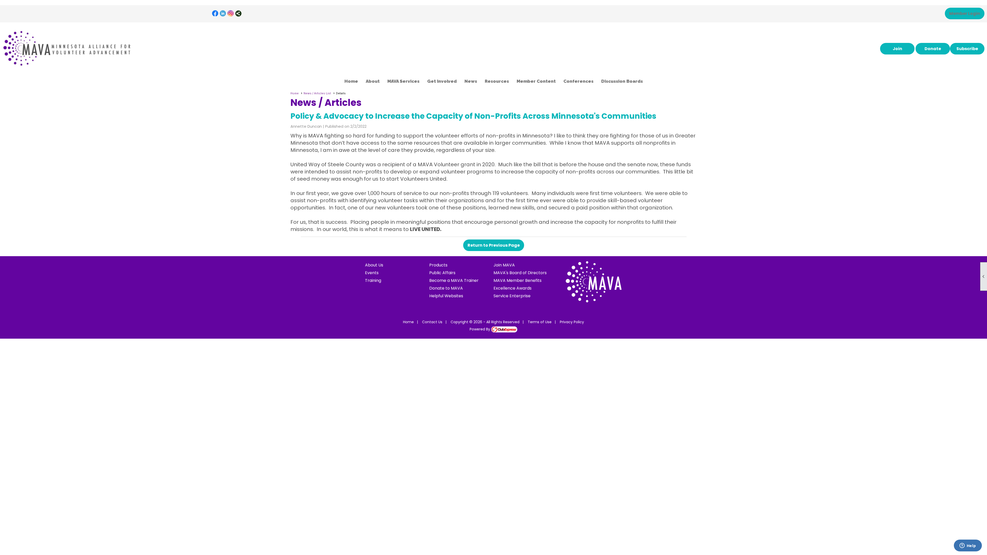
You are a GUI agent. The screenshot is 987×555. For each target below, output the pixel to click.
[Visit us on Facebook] (215, 13)
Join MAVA (504, 265)
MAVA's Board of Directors (520, 273)
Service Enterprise (512, 296)
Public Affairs (442, 273)
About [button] (373, 81)
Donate (933, 49)
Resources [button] (497, 81)
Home (351, 81)
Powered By (480, 329)
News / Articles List (317, 93)
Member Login (964, 13)
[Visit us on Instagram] (230, 13)
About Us (374, 265)
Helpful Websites (446, 296)
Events (372, 273)
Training (373, 280)
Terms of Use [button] (540, 322)
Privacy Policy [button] (572, 322)
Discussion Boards (622, 81)
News (470, 81)
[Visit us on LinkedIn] (223, 13)
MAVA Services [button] (403, 81)
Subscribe (967, 49)
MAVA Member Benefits (518, 280)
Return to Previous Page (494, 245)
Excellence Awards (513, 288)
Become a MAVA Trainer (454, 280)
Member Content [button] (536, 81)
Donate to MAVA (446, 288)
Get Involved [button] (442, 81)
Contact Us (432, 322)
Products (438, 265)
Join (897, 49)
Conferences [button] (578, 81)
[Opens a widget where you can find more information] (968, 546)
